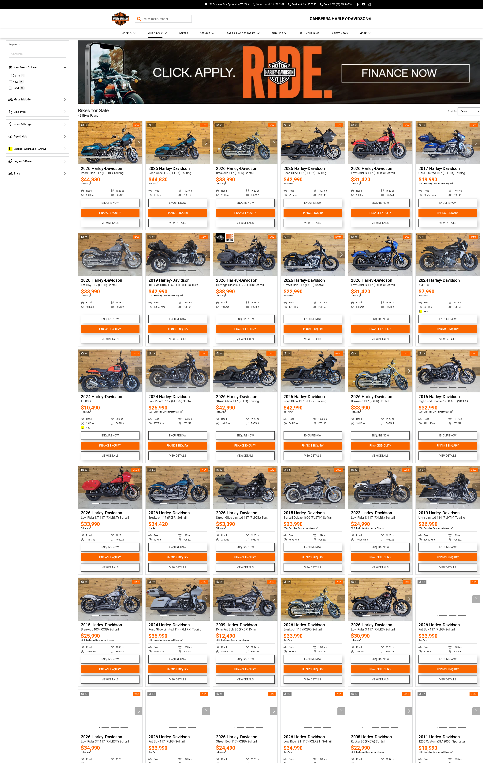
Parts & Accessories (241, 33)
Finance (277, 33)
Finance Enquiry (110, 213)
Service (205, 33)
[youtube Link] (363, 4)
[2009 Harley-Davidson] (245, 599)
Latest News (339, 33)
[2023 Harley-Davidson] (380, 487)
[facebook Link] (357, 4)
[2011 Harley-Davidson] (448, 711)
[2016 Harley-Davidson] (448, 371)
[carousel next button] (138, 143)
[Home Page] (120, 19)
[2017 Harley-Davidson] (448, 142)
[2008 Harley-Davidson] (380, 711)
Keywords (14, 44)
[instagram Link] (369, 4)
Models (126, 33)
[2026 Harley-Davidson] (110, 142)
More (363, 33)
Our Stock (155, 33)
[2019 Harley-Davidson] (178, 254)
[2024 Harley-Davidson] (448, 254)
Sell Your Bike (309, 33)
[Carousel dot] (96, 270)
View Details (110, 223)
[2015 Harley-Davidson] (313, 487)
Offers (183, 33)
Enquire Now (110, 202)
